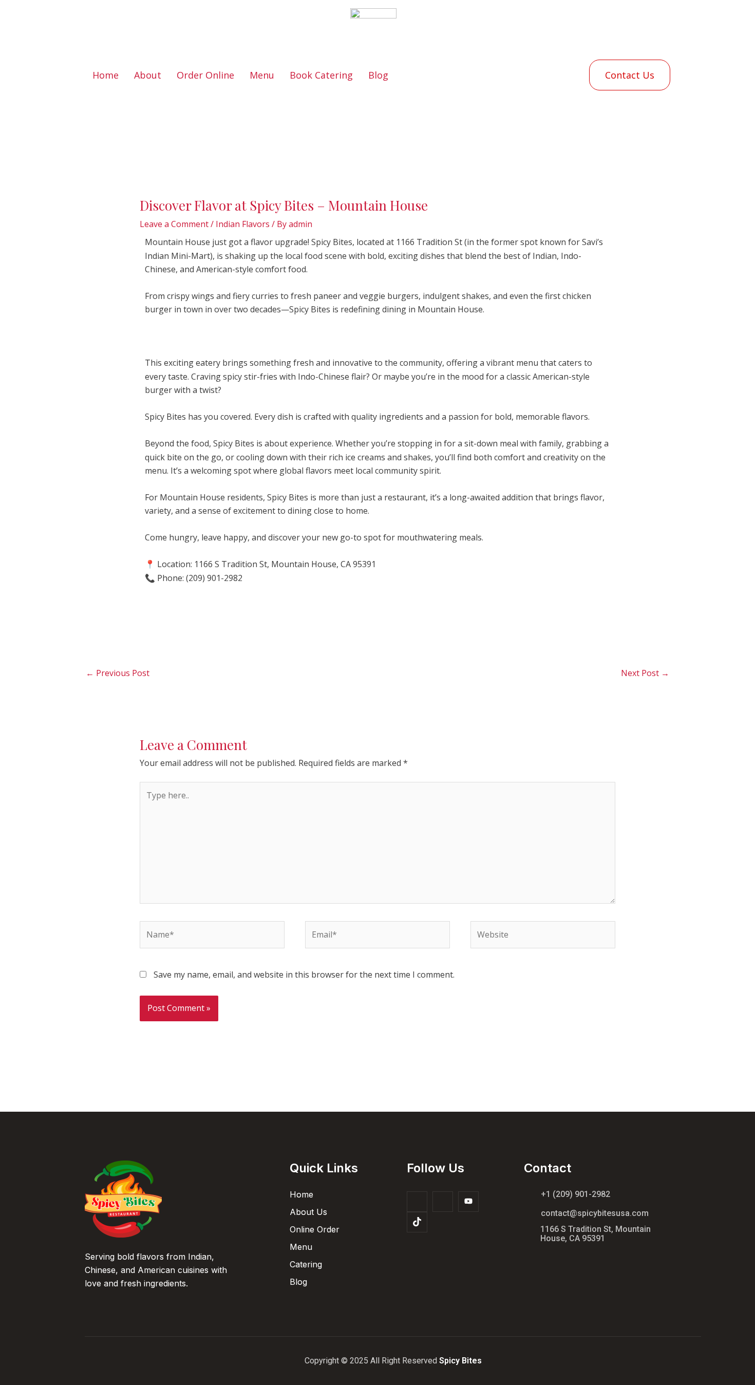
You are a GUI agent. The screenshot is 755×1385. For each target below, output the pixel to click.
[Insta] (442, 1201)
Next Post (645, 673)
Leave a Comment (174, 224)
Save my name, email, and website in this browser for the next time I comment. (304, 974)
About (147, 75)
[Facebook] (417, 1201)
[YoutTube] (468, 1201)
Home (105, 75)
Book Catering (321, 75)
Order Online (205, 75)
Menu (262, 75)
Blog (378, 75)
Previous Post (117, 673)
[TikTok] (417, 1222)
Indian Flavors (243, 224)
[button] (629, 75)
